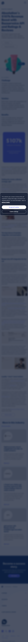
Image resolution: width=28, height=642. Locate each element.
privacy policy (6, 202)
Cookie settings (14, 211)
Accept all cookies (14, 207)
